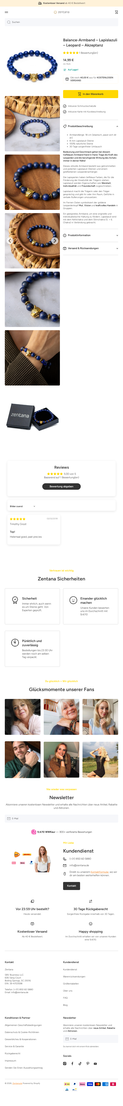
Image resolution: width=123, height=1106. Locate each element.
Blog (65, 1005)
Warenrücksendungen (74, 976)
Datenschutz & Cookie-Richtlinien (22, 1032)
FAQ (65, 997)
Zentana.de (17, 1083)
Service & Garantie (14, 1046)
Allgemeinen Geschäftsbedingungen (23, 1025)
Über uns (67, 990)
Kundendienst (78, 851)
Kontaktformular (100, 871)
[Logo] (61, 12)
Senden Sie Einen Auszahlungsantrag (24, 1067)
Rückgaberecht (12, 1053)
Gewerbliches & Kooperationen (20, 1039)
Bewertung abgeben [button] (61, 486)
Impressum (10, 1060)
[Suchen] (7, 22)
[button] (116, 12)
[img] (17, 519)
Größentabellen (71, 983)
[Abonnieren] (114, 819)
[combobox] (61, 22)
